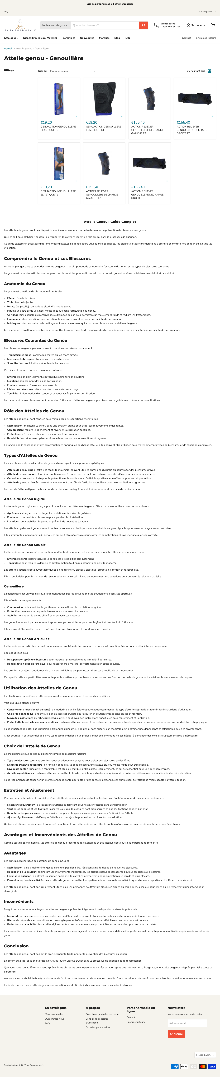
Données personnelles (98, 1027)
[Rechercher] (143, 25)
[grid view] (209, 71)
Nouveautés (87, 38)
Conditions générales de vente (102, 1014)
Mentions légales (54, 1014)
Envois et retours (206, 38)
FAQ (6, 12)
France (206, 11)
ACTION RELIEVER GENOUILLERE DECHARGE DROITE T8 (147, 195)
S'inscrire (176, 1034)
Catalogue (10, 38)
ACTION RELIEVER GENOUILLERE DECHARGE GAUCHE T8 (147, 130)
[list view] (213, 71)
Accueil (8, 48)
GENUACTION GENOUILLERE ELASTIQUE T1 (58, 193)
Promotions (68, 38)
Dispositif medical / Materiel (40, 38)
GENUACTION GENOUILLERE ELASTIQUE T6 (58, 128)
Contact (186, 38)
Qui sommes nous (54, 1018)
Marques (104, 38)
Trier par (42, 71)
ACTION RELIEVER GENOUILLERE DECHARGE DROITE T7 (193, 130)
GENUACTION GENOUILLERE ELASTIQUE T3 (103, 128)
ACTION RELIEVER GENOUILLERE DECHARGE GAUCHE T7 (102, 195)
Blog (117, 38)
